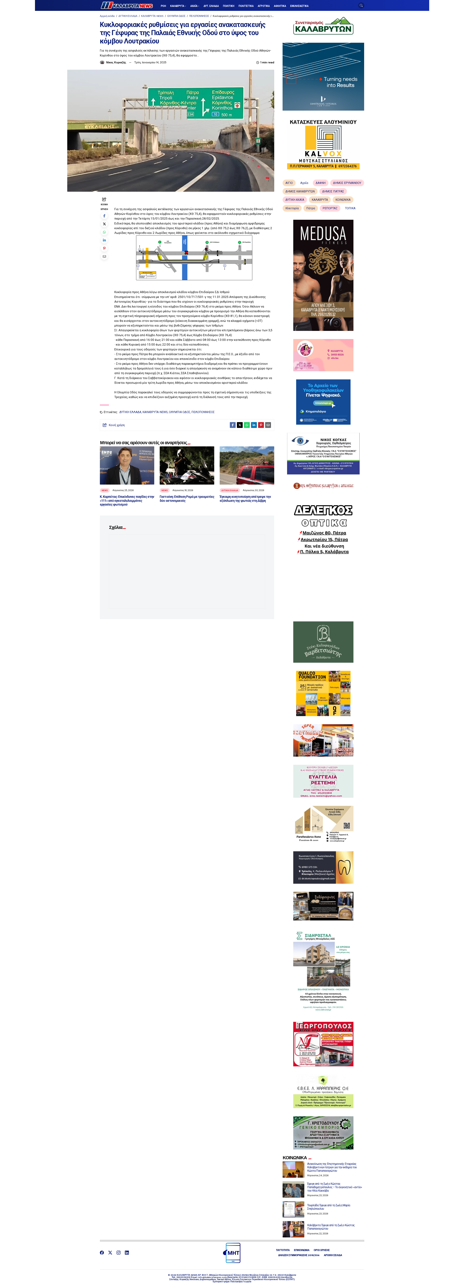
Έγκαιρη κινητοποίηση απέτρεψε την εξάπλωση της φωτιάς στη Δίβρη (245, 498)
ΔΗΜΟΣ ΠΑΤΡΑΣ (333, 191)
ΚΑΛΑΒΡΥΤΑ (320, 199)
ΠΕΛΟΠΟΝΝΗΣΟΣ (199, 16)
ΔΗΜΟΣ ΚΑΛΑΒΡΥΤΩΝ (300, 191)
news (105, 490)
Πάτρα (310, 208)
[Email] (104, 256)
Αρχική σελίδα (107, 16)
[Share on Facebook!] (104, 215)
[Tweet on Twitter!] (104, 223)
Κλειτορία (292, 208)
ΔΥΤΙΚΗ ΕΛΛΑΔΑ (128, 16)
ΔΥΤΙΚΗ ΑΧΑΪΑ (294, 199)
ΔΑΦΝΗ (321, 183)
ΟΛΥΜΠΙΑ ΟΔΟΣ (176, 16)
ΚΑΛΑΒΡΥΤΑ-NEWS (152, 16)
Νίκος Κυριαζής (116, 62)
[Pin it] (104, 248)
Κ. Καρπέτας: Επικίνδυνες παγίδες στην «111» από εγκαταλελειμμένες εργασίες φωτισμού (127, 500)
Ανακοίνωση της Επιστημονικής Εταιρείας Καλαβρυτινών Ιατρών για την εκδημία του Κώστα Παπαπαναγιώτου (332, 1167)
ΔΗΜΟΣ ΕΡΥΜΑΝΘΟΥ (347, 183)
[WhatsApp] (104, 232)
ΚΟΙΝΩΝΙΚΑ (343, 199)
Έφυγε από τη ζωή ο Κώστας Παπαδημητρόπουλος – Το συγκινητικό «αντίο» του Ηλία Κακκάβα (334, 1187)
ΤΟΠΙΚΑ (350, 208)
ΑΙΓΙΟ (289, 183)
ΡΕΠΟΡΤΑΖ (330, 208)
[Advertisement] (323, 588)
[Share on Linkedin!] (104, 240)
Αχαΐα (304, 183)
